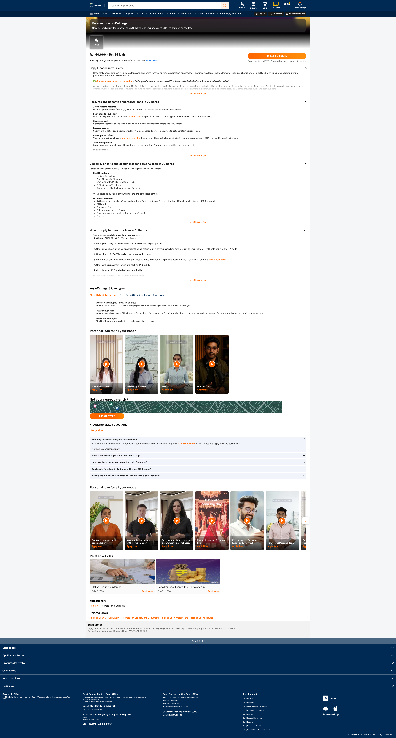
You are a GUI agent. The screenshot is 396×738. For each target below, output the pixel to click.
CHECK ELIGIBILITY (277, 56)
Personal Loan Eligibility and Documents (139, 618)
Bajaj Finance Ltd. (249, 702)
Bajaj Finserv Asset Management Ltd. (257, 730)
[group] (198, 410)
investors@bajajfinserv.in (178, 706)
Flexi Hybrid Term (217, 259)
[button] (305, 520)
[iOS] (335, 709)
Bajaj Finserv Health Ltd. (252, 726)
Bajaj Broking (248, 722)
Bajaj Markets (248, 714)
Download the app (297, 14)
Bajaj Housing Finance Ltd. (253, 718)
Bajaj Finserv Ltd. (249, 698)
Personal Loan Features (201, 618)
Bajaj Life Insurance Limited (253, 710)
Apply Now (97, 389)
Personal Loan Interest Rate (174, 618)
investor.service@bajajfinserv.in (100, 701)
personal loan (134, 116)
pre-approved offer (131, 138)
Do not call (277, 14)
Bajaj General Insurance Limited (255, 706)
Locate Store (107, 416)
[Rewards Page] (287, 5)
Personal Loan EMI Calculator (104, 618)
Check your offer (186, 443)
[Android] (325, 709)
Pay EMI (262, 14)
